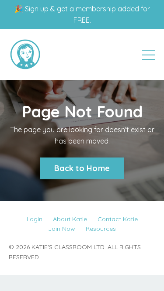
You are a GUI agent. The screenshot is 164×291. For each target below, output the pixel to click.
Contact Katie (118, 219)
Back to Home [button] (82, 168)
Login (34, 219)
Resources (101, 229)
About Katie (70, 219)
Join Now (61, 229)
